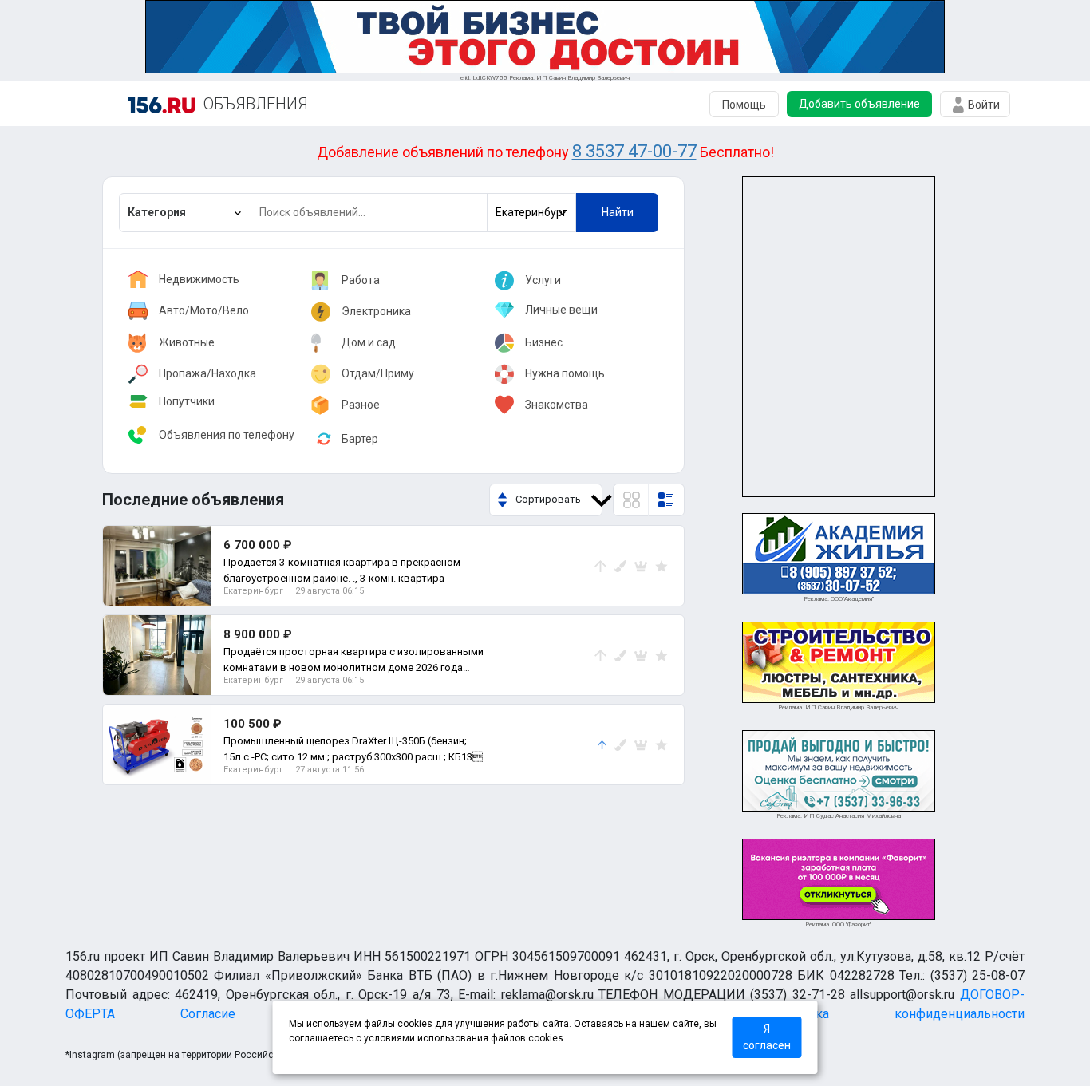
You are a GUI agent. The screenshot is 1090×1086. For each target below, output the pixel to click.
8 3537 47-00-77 (634, 151)
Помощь (744, 104)
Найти (618, 212)
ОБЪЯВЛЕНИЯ (255, 103)
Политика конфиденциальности (898, 1013)
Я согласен (767, 1037)
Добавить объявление (859, 103)
